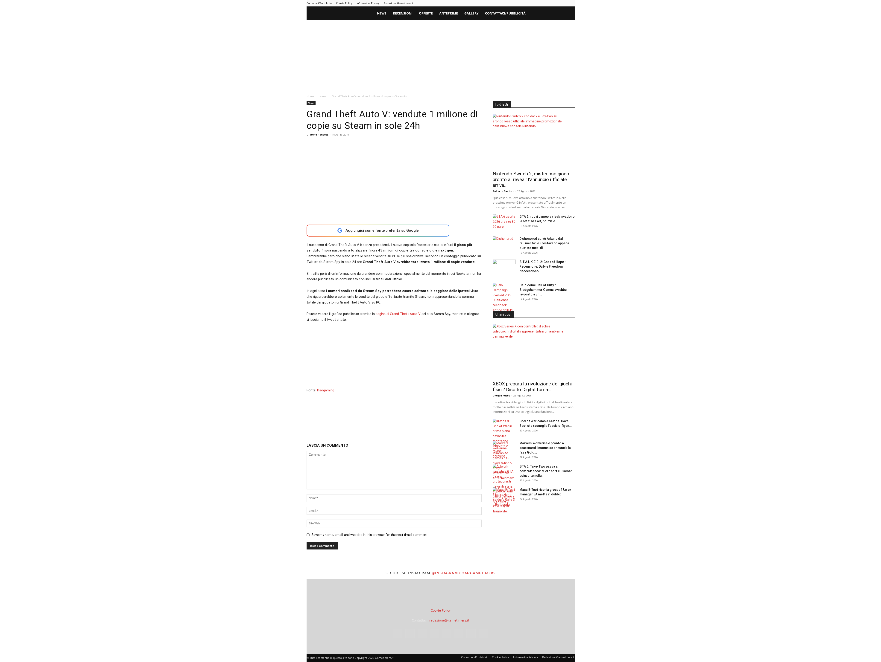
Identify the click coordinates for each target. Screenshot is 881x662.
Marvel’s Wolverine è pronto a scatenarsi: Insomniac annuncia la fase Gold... (545, 447)
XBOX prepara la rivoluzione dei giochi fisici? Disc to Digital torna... (532, 386)
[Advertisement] (440, 55)
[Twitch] (556, 3)
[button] (569, 14)
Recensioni (403, 13)
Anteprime (448, 13)
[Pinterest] (540, 3)
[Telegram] (548, 3)
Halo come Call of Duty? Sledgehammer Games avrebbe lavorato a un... (543, 289)
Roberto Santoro (503, 191)
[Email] (364, 420)
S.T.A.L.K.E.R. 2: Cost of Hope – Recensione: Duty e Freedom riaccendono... (543, 266)
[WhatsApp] (343, 420)
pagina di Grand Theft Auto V (398, 314)
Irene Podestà (319, 134)
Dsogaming (325, 390)
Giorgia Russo (501, 395)
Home (310, 96)
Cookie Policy (344, 3)
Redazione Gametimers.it (399, 3)
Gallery (471, 13)
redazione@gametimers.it (449, 620)
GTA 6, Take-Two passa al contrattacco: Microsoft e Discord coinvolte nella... (545, 471)
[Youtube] (571, 3)
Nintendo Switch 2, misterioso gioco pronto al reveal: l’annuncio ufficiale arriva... (531, 179)
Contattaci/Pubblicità (319, 3)
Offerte (426, 13)
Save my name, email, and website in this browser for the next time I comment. (369, 535)
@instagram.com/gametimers (464, 573)
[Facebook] (518, 3)
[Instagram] (525, 3)
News (381, 13)
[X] (563, 3)
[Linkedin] (533, 3)
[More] (385, 420)
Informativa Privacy (368, 3)
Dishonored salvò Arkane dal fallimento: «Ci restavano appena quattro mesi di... (544, 243)
